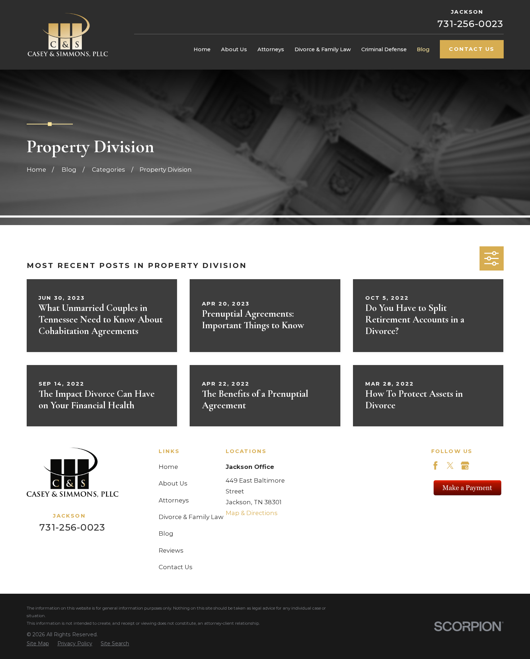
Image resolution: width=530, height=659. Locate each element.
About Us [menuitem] (234, 49)
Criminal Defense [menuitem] (384, 49)
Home (168, 466)
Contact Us (471, 49)
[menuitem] (38, 643)
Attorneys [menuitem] (270, 49)
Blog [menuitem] (423, 49)
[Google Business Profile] (465, 465)
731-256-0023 (470, 24)
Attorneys (174, 500)
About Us (173, 483)
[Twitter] (450, 465)
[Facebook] (435, 465)
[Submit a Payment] (467, 488)
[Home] (68, 34)
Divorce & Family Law (191, 516)
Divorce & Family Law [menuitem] (323, 49)
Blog (166, 533)
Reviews (171, 550)
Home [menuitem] (202, 49)
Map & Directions (252, 513)
